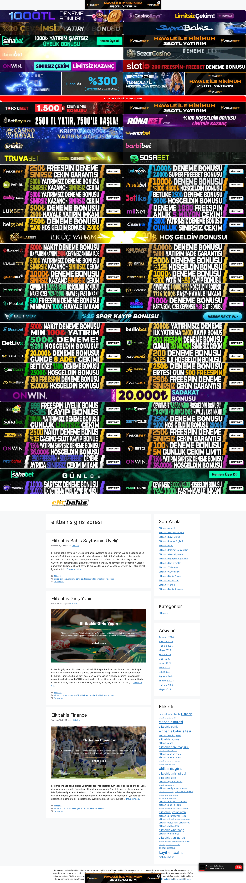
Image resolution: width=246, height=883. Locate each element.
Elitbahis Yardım (167, 585)
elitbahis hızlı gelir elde (166, 785)
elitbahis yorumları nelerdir (181, 841)
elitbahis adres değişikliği (167, 718)
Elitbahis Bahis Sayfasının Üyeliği (85, 540)
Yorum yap (59, 581)
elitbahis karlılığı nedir (166, 792)
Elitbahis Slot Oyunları (170, 563)
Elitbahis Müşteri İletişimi (171, 532)
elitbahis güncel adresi (170, 781)
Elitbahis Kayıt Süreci (169, 537)
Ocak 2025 (164, 659)
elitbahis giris (170, 768)
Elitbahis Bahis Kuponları (171, 589)
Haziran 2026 (166, 641)
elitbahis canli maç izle (174, 747)
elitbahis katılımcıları (95, 808)
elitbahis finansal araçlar (167, 764)
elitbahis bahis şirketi (170, 735)
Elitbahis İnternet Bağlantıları (173, 550)
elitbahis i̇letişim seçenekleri (173, 788)
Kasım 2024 (165, 663)
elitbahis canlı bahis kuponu (168, 751)
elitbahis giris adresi (105, 579)
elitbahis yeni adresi (172, 837)
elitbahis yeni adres (169, 833)
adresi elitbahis (60, 579)
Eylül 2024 (164, 672)
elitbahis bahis (168, 726)
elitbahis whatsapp (171, 830)
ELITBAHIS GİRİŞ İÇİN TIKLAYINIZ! (123, 98)
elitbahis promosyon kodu (172, 815)
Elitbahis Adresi (167, 528)
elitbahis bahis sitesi (175, 731)
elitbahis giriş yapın (106, 695)
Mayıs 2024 (165, 689)
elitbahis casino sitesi (170, 754)
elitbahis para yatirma (180, 808)
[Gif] (123, 237)
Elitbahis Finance (69, 715)
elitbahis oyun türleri (165, 808)
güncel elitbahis (167, 848)
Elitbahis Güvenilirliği (169, 571)
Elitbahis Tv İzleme (168, 567)
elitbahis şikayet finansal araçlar (169, 845)
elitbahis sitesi (166, 819)
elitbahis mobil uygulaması (167, 798)
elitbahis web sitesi (169, 826)
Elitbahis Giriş (166, 545)
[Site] (61, 171)
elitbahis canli (166, 743)
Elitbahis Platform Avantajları (173, 558)
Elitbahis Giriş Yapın (72, 598)
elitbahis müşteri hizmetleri (173, 801)
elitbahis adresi (171, 722)
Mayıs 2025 (165, 650)
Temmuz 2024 (166, 680)
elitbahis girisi (168, 777)
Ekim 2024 (164, 667)
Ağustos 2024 (166, 676)
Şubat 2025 (165, 654)
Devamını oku (74, 569)
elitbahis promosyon (172, 812)
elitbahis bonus (169, 739)
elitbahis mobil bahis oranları (168, 795)
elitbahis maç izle (184, 791)
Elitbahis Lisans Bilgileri (171, 541)
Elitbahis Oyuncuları (169, 580)
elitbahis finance (61, 808)
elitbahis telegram (168, 822)
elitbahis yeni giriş (165, 841)
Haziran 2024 (166, 685)
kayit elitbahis (171, 852)
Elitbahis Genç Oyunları (171, 554)
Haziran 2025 (166, 646)
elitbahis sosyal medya (182, 819)
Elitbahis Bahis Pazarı (170, 576)
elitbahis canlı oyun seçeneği (66, 695)
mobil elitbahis (166, 857)
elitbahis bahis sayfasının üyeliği (82, 579)
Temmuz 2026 (166, 637)
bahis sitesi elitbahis (169, 714)
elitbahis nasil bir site (170, 804)
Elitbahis (57, 576)
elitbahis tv (184, 822)
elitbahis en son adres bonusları (169, 761)
